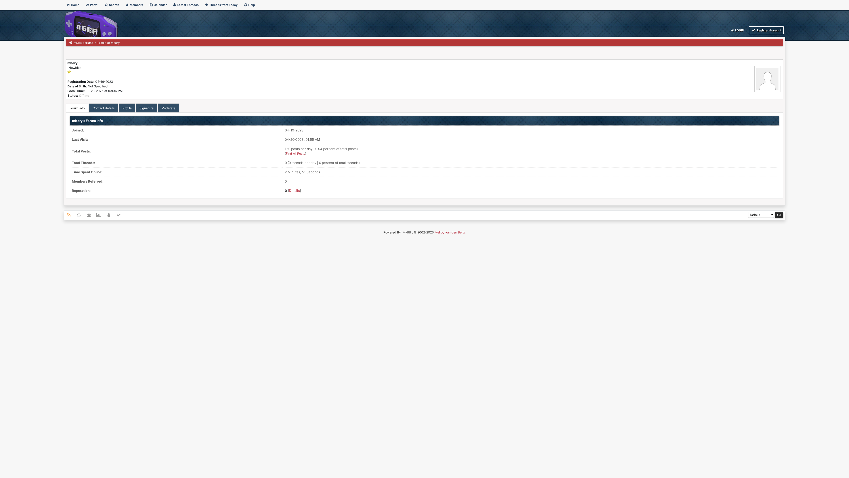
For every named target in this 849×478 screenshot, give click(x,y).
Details (294, 191)
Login (739, 30)
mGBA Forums (83, 42)
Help (251, 5)
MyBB (407, 232)
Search (113, 5)
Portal (93, 5)
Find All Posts (295, 153)
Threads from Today (223, 5)
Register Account (768, 30)
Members (136, 5)
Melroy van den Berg (450, 232)
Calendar (160, 5)
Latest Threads (188, 5)
